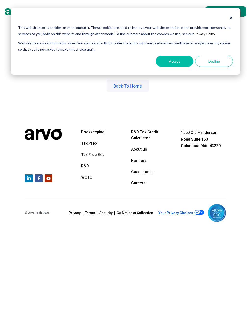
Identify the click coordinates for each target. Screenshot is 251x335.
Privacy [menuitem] (75, 213)
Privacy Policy (204, 34)
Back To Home (127, 86)
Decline (214, 61)
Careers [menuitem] (138, 183)
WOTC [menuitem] (86, 177)
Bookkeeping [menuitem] (93, 132)
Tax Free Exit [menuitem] (92, 154)
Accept (174, 61)
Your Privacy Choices (176, 213)
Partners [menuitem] (139, 160)
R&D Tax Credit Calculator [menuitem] (144, 135)
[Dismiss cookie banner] (231, 18)
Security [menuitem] (106, 213)
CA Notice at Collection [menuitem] (135, 213)
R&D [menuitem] (85, 166)
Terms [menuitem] (90, 213)
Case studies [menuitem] (143, 171)
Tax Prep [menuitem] (89, 143)
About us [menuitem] (139, 149)
